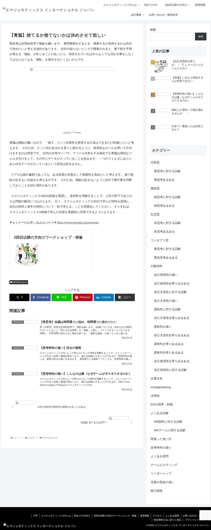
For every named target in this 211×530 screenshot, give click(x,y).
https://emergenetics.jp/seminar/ (78, 222)
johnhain (67, 132)
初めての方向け (82, 515)
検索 (153, 29)
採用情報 (144, 515)
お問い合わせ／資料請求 (195, 515)
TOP (35, 515)
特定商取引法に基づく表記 (167, 519)
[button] (125, 297)
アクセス (157, 515)
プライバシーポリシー (196, 519)
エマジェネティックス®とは (56, 515)
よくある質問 (172, 515)
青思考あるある (20, 282)
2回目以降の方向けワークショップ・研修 (115, 515)
